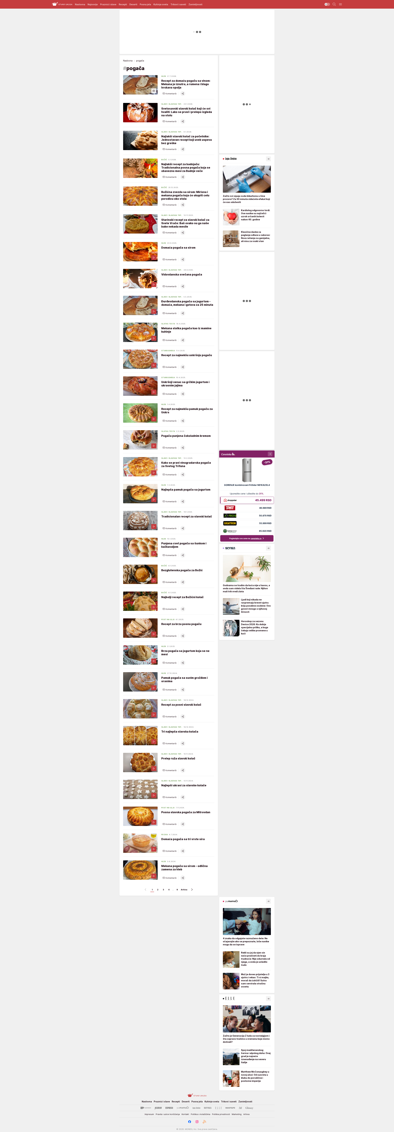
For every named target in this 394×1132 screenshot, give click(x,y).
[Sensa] (207, 1108)
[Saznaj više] (268, 158)
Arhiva (184, 889)
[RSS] (204, 1122)
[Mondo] (146, 1108)
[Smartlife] (230, 1108)
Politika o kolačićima (200, 1114)
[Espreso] (169, 1108)
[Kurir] (158, 1108)
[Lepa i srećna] (196, 1108)
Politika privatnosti (221, 1114)
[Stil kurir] (240, 1108)
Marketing (236, 1114)
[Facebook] (190, 1122)
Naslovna (128, 60)
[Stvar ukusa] (62, 4)
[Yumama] (183, 1108)
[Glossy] (249, 1108)
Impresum (149, 1114)
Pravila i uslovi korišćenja (168, 1114)
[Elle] (218, 1108)
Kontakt (185, 1114)
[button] (169, 93)
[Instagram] (197, 1122)
